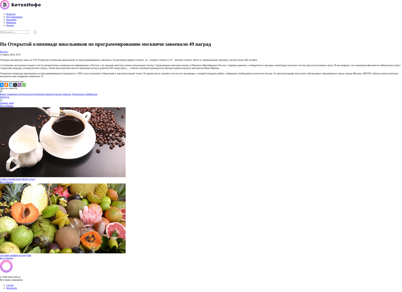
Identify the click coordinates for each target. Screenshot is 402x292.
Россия (10, 25)
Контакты (11, 288)
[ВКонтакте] (2, 85)
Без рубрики (6, 105)
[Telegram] (11, 85)
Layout (9, 285)
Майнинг (11, 22)
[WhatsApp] (24, 85)
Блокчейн (11, 19)
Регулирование (14, 17)
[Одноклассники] (6, 85)
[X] (15, 85)
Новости (11, 14)
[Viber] (19, 85)
